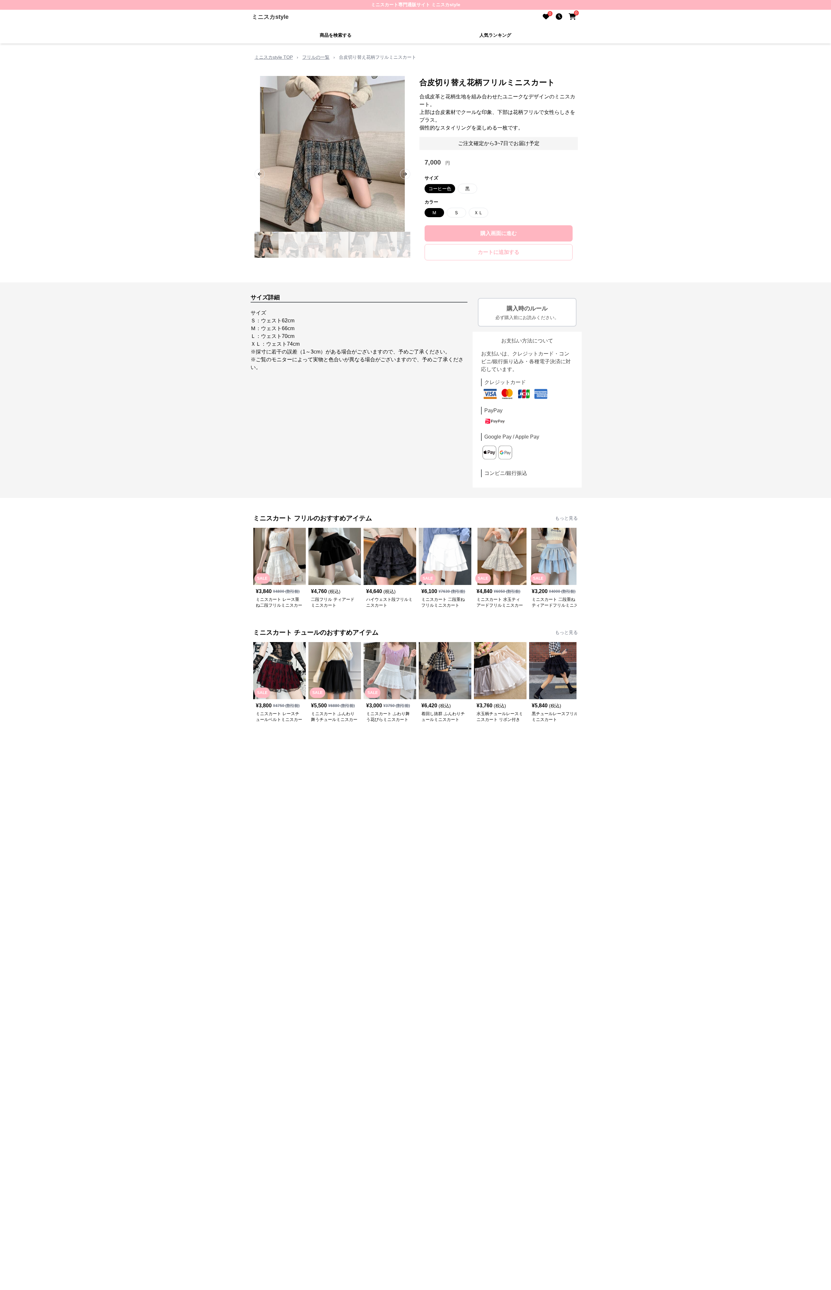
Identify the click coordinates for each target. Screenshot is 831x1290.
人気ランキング (495, 35)
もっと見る (566, 518)
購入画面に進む (498, 233)
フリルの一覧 (315, 57)
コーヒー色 (439, 188)
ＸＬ (478, 212)
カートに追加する (498, 252)
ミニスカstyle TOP (273, 57)
